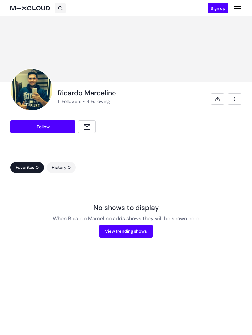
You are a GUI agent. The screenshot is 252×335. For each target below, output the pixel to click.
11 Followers (69, 101)
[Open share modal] (217, 99)
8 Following (98, 101)
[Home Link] (30, 8)
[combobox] (235, 99)
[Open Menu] (238, 8)
